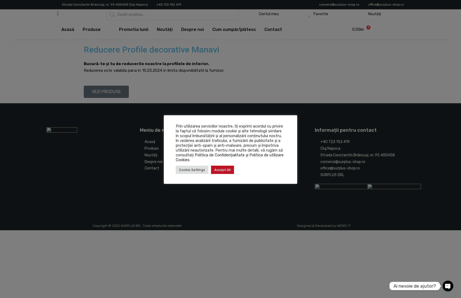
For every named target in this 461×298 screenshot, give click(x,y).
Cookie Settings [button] (192, 170)
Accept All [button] (222, 170)
